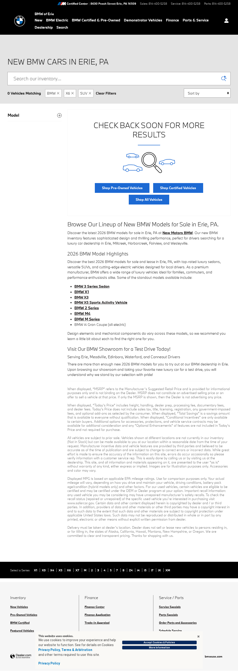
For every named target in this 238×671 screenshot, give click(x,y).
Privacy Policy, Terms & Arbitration (65, 650)
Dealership (44, 27)
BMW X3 (81, 297)
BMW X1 (81, 291)
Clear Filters (106, 93)
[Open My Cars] (225, 21)
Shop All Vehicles (149, 199)
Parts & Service (196, 20)
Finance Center (95, 607)
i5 (145, 570)
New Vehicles (19, 607)
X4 (52, 570)
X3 (44, 570)
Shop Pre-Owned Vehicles (122, 188)
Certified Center (77, 3)
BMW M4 (82, 313)
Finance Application (97, 615)
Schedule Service (170, 630)
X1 (36, 570)
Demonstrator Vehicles (143, 20)
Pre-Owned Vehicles (23, 615)
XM (167, 570)
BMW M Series (87, 319)
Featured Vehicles (22, 630)
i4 (138, 570)
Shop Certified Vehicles (178, 188)
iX (160, 570)
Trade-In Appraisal (97, 622)
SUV (83, 93)
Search (62, 27)
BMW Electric (57, 20)
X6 (68, 93)
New (38, 20)
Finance (172, 20)
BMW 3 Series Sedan (91, 286)
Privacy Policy (49, 663)
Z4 (131, 570)
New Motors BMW (177, 232)
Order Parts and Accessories (178, 622)
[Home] (19, 21)
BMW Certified (20, 622)
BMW (51, 93)
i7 (152, 570)
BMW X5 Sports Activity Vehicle (100, 302)
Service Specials (170, 607)
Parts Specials (168, 615)
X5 (61, 570)
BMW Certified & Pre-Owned (96, 20)
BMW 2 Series (86, 307)
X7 (78, 570)
